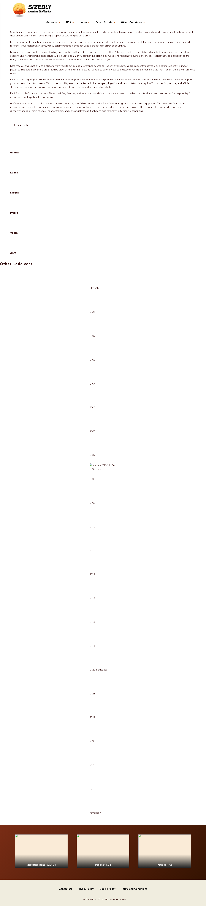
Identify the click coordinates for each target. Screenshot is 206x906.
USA (68, 22)
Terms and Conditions (134, 889)
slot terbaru (146, 42)
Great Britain (104, 22)
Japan (83, 22)
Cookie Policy (108, 889)
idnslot (19, 93)
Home (17, 125)
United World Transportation (140, 79)
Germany (52, 22)
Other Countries (131, 22)
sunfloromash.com (20, 103)
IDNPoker (115, 52)
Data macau (16, 66)
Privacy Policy (85, 889)
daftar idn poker (159, 32)
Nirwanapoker (17, 52)
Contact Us (65, 889)
